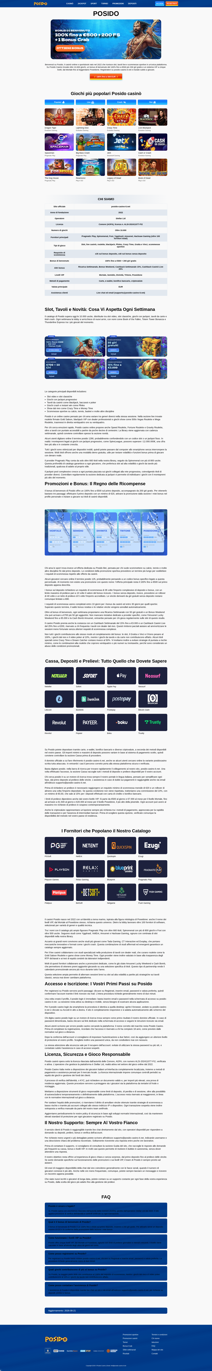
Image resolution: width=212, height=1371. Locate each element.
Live (89, 102)
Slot (150, 102)
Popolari (57, 102)
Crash (119, 102)
